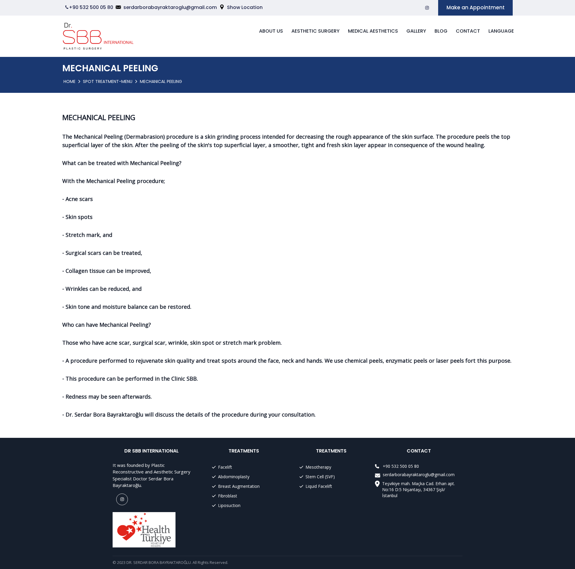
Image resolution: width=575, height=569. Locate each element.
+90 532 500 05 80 (91, 7)
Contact (468, 31)
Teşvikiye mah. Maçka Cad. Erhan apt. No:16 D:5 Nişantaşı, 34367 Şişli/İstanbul (418, 489)
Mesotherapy (318, 467)
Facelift (225, 467)
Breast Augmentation (239, 486)
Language (501, 31)
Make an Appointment (476, 7)
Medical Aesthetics (373, 31)
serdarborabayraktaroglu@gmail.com (170, 7)
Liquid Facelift (318, 486)
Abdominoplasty (233, 476)
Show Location (245, 7)
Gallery (416, 31)
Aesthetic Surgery (315, 31)
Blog (441, 31)
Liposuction (229, 505)
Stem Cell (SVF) (320, 476)
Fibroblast (227, 496)
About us (271, 31)
